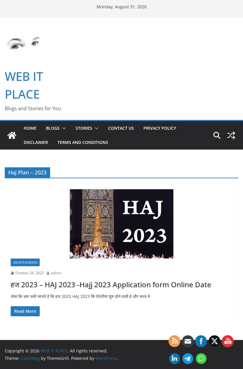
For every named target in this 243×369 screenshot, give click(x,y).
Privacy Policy (159, 128)
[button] (63, 128)
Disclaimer (36, 142)
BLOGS (53, 128)
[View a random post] (231, 135)
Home (30, 128)
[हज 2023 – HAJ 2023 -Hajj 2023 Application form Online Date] (121, 224)
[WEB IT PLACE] (12, 135)
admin (56, 272)
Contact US (121, 128)
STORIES (84, 128)
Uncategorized (25, 262)
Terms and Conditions (82, 142)
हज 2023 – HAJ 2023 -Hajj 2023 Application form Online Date (111, 284)
